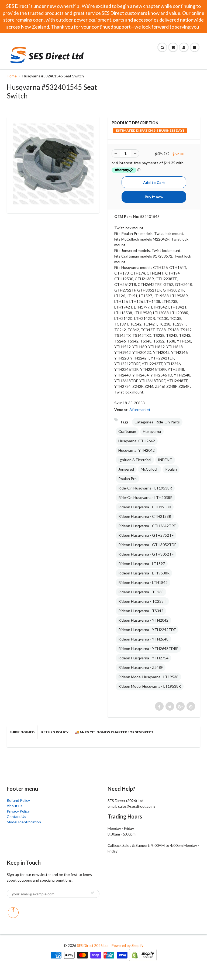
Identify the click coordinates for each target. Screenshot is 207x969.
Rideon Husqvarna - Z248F (140, 667)
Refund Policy (18, 800)
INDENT (165, 459)
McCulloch (149, 469)
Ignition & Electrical (134, 459)
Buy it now (154, 196)
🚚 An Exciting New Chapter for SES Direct (114, 732)
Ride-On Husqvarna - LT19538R (145, 488)
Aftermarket (139, 409)
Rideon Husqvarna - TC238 (141, 592)
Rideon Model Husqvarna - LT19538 (148, 676)
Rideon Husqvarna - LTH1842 (143, 582)
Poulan (171, 469)
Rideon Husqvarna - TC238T (142, 601)
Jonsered (126, 469)
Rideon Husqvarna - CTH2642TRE (147, 525)
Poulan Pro (127, 478)
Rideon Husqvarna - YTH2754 (143, 658)
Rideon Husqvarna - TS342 (140, 610)
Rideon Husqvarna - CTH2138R (144, 516)
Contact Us (16, 816)
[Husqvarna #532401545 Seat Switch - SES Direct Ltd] (53, 164)
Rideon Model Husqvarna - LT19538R (149, 686)
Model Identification (24, 822)
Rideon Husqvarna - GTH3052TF (146, 554)
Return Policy (54, 732)
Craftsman (127, 431)
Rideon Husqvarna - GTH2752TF (146, 535)
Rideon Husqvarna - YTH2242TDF (147, 629)
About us (14, 805)
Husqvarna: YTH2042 (136, 450)
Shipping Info (22, 732)
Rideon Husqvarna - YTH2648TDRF (148, 648)
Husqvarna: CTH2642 (136, 441)
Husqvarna (152, 431)
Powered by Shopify (127, 945)
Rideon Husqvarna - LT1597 (141, 563)
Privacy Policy (18, 811)
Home (12, 76)
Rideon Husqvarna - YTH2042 (143, 620)
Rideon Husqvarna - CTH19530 (144, 507)
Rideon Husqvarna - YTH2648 (143, 639)
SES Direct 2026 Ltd (93, 945)
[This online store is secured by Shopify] (143, 954)
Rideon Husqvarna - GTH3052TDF (147, 544)
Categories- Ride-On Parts (157, 422)
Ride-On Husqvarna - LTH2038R (145, 497)
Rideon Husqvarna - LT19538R (144, 573)
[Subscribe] (92, 893)
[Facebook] (13, 912)
